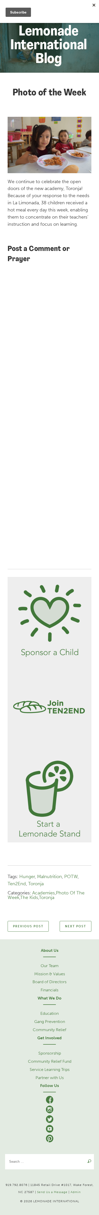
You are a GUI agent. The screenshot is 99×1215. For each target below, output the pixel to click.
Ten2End (17, 884)
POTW (71, 876)
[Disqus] (49, 340)
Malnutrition (49, 876)
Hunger (27, 876)
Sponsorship (49, 1053)
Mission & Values (49, 973)
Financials (49, 990)
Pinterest (49, 1139)
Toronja (36, 884)
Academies (43, 893)
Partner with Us (50, 1077)
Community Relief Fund (49, 1061)
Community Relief (49, 1029)
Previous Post (28, 926)
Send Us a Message (52, 1192)
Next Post (75, 926)
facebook (49, 1101)
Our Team (50, 965)
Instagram (49, 1110)
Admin (76, 1192)
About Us (49, 950)
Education (49, 1013)
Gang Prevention (49, 1021)
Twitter (49, 1120)
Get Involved (49, 1037)
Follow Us (49, 1085)
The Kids (29, 897)
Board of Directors (49, 981)
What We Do (49, 998)
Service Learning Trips (50, 1069)
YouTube (49, 1130)
